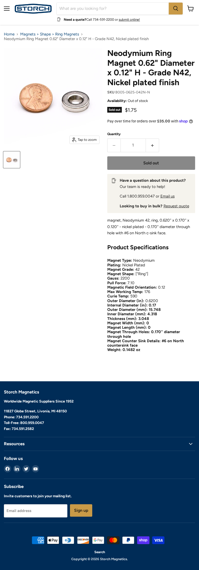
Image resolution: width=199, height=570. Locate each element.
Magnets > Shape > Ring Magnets (49, 34)
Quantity (114, 134)
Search (99, 552)
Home (9, 34)
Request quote (176, 206)
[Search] (176, 8)
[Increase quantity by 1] (152, 145)
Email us (167, 196)
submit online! (129, 19)
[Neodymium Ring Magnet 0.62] (11, 159)
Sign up (81, 510)
